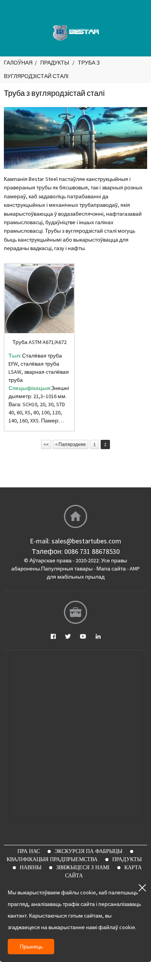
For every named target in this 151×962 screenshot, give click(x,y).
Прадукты (54, 62)
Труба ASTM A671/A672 (39, 342)
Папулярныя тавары (67, 568)
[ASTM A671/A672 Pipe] (39, 298)
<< (46, 444)
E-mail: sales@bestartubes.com (75, 540)
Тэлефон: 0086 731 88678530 (76, 551)
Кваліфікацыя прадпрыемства (52, 859)
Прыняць (31, 946)
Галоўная (18, 62)
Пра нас (28, 851)
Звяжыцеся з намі (83, 867)
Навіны (30, 867)
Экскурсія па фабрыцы (88, 851)
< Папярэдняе (70, 444)
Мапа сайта (111, 568)
